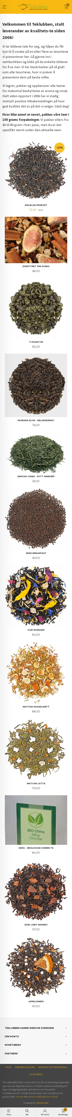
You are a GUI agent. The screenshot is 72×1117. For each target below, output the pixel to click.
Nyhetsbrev (36, 1074)
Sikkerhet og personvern (52, 1067)
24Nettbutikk (42, 1103)
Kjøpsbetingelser (25, 1067)
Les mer (19, 1096)
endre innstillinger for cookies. (43, 1096)
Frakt (8, 1067)
